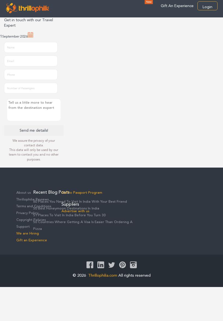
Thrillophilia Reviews (32, 199)
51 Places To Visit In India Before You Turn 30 (69, 215)
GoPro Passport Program (81, 193)
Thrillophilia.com (102, 276)
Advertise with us (75, 211)
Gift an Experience (31, 240)
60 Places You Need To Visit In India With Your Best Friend (80, 201)
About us (23, 193)
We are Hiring (27, 233)
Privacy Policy (27, 213)
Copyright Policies (31, 220)
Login (207, 7)
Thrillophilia (27, 7)
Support (23, 227)
